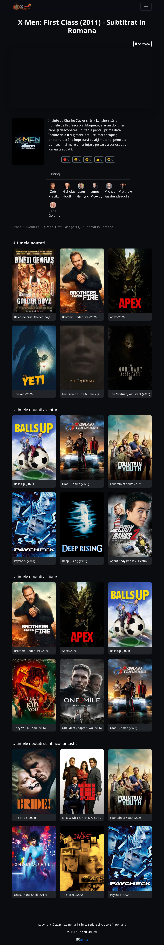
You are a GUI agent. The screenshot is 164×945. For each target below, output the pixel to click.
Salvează (144, 44)
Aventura (32, 227)
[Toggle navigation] (146, 7)
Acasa (16, 227)
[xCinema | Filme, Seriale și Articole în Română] (21, 7)
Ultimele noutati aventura (36, 409)
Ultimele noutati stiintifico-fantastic (44, 743)
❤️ (66, 159)
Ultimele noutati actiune (34, 576)
